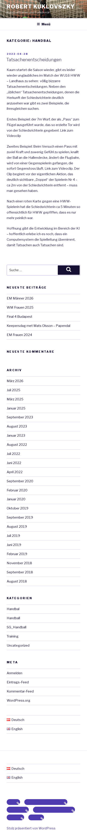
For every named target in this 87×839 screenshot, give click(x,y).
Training (13, 636)
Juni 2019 (14, 545)
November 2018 (19, 563)
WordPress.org (18, 700)
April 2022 (15, 472)
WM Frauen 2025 (20, 307)
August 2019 (17, 527)
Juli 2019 (13, 536)
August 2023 (17, 426)
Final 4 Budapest (19, 317)
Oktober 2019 (17, 508)
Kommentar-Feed (20, 691)
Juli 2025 (13, 390)
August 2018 (17, 581)
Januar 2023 (16, 436)
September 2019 (20, 517)
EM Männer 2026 (20, 298)
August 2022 (17, 445)
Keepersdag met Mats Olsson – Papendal (38, 326)
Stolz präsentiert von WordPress (31, 828)
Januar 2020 (16, 499)
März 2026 (15, 381)
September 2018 (20, 572)
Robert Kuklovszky (41, 6)
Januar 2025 (16, 408)
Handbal (13, 609)
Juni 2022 (14, 463)
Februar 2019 (17, 554)
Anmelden (14, 673)
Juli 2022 (13, 454)
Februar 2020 (17, 490)
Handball (13, 618)
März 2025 (15, 399)
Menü (45, 24)
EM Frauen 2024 (19, 335)
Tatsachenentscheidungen (34, 59)
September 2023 (20, 417)
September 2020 (20, 481)
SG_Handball (16, 627)
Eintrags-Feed (18, 682)
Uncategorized (18, 646)
